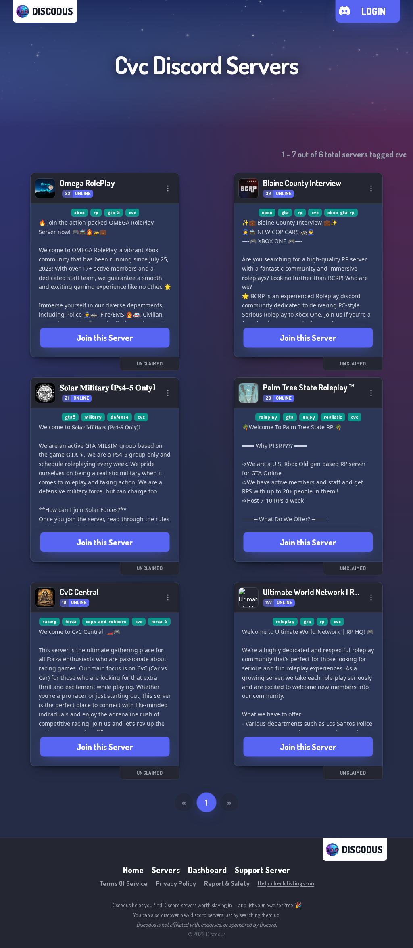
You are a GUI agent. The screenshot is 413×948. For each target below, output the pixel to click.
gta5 (70, 417)
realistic (333, 417)
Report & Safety (227, 883)
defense (120, 417)
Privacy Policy (176, 883)
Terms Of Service (123, 883)
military (93, 417)
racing (49, 621)
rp (96, 212)
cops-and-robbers (106, 621)
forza (71, 621)
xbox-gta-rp (341, 212)
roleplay (268, 417)
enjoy (308, 417)
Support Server (262, 869)
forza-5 (159, 621)
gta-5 (113, 212)
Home (133, 869)
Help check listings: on (286, 883)
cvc (132, 212)
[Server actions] (167, 188)
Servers (166, 869)
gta (285, 212)
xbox (79, 212)
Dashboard (207, 869)
